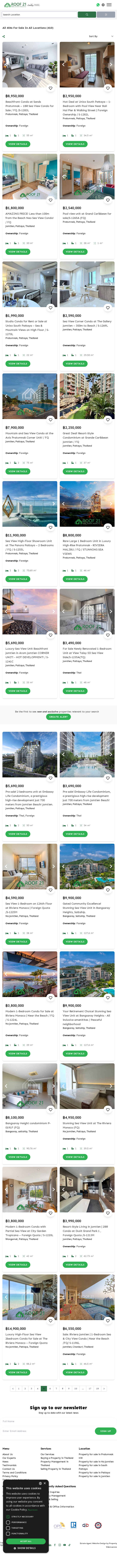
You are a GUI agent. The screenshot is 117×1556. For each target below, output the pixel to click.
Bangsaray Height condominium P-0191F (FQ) (28, 1125)
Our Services (47, 1454)
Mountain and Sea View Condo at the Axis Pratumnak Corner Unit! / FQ (29, 435)
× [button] (44, 1483)
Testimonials (9, 1465)
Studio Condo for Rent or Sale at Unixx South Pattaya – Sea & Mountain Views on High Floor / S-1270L (27, 328)
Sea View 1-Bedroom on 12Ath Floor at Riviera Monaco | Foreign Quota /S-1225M (28, 908)
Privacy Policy (10, 1476)
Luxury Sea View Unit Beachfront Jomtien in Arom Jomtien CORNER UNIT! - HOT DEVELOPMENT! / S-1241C (27, 655)
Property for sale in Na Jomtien (96, 1461)
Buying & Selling (49, 1499)
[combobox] (39, 15)
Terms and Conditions (14, 1472)
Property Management (53, 1495)
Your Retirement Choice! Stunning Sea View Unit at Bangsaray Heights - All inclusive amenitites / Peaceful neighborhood (87, 1018)
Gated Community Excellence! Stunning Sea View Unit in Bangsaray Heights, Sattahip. (86, 908)
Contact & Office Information (57, 1506)
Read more (33, 1510)
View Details (18, 144)
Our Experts (9, 1458)
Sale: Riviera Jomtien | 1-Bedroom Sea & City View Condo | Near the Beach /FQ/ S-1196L (87, 1339)
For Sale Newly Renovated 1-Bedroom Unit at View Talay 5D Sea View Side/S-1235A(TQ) (87, 653)
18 (97, 1388)
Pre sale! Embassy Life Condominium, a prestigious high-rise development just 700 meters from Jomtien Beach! (87, 796)
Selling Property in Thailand (56, 1468)
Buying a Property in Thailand (57, 1458)
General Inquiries (50, 1492)
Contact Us (8, 1468)
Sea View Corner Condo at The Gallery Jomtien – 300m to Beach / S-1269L (87, 323)
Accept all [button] (26, 1541)
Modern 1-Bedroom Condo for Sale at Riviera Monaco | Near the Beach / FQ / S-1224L (29, 1016)
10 (75, 1388)
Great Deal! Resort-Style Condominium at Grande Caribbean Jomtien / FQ (85, 438)
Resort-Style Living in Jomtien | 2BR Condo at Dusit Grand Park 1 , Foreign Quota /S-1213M (85, 1231)
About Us (7, 1454)
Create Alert (58, 716)
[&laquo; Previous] (13, 1389)
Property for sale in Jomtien (94, 1476)
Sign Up (105, 1431)
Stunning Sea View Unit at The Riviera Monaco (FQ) (87, 1125)
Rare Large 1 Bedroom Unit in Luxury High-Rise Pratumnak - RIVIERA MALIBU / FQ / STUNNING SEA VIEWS (87, 547)
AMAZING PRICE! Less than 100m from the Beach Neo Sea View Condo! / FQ (29, 218)
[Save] (50, 88)
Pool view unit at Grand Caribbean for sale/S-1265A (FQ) (87, 216)
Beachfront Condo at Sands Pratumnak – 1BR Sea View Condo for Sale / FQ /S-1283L (29, 106)
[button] (26, 1548)
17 (90, 1388)
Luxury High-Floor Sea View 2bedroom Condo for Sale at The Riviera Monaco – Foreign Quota (26, 1339)
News (5, 1461)
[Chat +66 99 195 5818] (98, 5)
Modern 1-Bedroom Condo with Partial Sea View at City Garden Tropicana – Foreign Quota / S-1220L (29, 1231)
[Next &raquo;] (104, 1389)
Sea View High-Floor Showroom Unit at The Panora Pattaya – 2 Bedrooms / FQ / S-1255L (29, 545)
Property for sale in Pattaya (94, 1472)
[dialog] (26, 1516)
